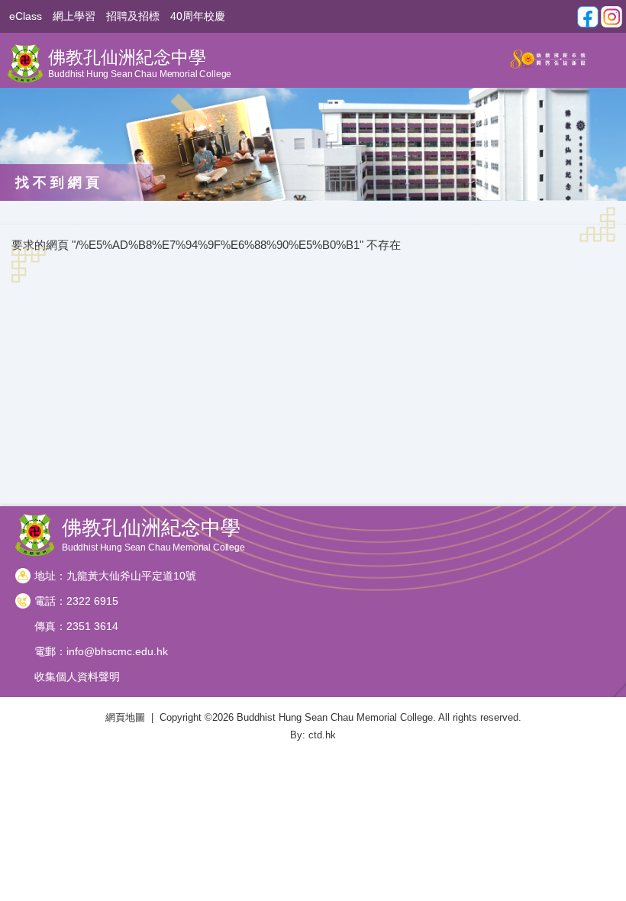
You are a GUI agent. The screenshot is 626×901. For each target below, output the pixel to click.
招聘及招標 (133, 16)
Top (621, 867)
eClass (25, 16)
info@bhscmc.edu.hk (117, 651)
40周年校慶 (197, 16)
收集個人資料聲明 (77, 676)
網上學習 (74, 16)
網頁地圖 (125, 717)
